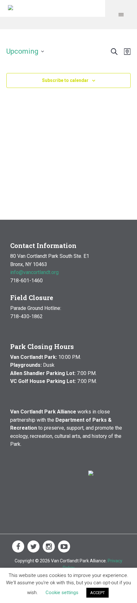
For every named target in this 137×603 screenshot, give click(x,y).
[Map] (126, 51)
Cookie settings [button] (62, 592)
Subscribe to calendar (65, 80)
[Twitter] (33, 546)
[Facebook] (18, 546)
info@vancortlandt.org (34, 272)
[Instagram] (49, 546)
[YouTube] (64, 546)
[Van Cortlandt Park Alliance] (10, 8)
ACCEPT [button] (97, 592)
